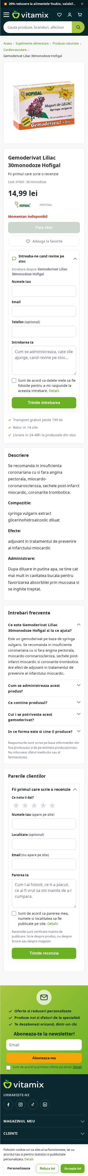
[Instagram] (20, 1104)
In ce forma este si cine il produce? (40, 731)
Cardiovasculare (15, 49)
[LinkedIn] (45, 1104)
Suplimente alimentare (32, 43)
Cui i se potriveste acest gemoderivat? (30, 717)
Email (16, 302)
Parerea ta (20, 875)
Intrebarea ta (22, 342)
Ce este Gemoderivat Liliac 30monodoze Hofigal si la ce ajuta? (40, 627)
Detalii (54, 390)
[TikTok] (33, 1104)
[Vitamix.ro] (30, 15)
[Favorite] (59, 14)
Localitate (28, 834)
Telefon (26, 322)
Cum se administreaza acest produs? (34, 688)
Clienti (10, 1133)
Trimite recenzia (44, 953)
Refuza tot (47, 1168)
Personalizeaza (18, 1168)
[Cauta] (78, 27)
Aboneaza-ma (44, 1058)
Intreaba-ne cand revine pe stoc (41, 259)
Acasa (7, 43)
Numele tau (21, 281)
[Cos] (80, 14)
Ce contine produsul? (27, 702)
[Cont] (69, 14)
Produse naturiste (66, 43)
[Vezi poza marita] (44, 103)
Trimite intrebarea (44, 403)
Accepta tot (72, 1168)
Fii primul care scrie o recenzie (33, 174)
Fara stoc (44, 227)
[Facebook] (8, 1104)
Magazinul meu (19, 1121)
